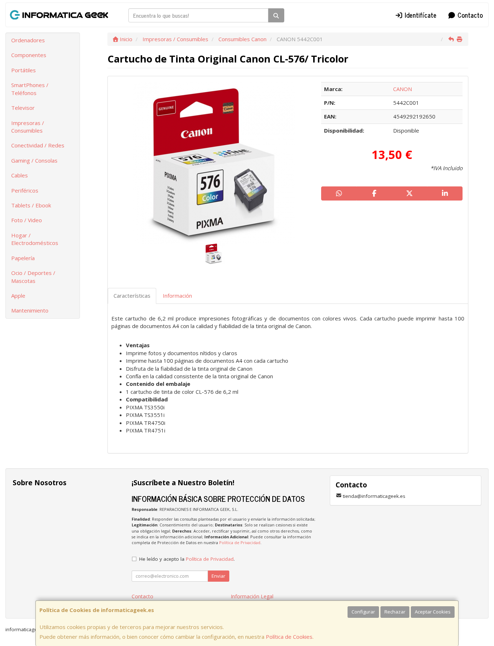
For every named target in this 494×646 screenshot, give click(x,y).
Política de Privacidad (239, 542)
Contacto (469, 14)
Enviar (218, 576)
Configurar (363, 611)
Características (132, 295)
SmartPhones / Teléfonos (29, 88)
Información (177, 295)
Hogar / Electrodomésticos (34, 239)
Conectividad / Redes (37, 145)
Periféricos (24, 190)
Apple (18, 295)
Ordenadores (28, 40)
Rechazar (394, 611)
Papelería (23, 258)
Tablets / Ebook (31, 205)
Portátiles (23, 70)
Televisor (23, 107)
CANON (402, 88)
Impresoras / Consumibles (27, 126)
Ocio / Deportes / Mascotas (33, 276)
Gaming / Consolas (34, 160)
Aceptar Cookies (433, 611)
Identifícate (419, 14)
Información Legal (252, 596)
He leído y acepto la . (187, 559)
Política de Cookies (289, 636)
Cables (19, 175)
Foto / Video (26, 220)
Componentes (28, 55)
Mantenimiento (29, 310)
